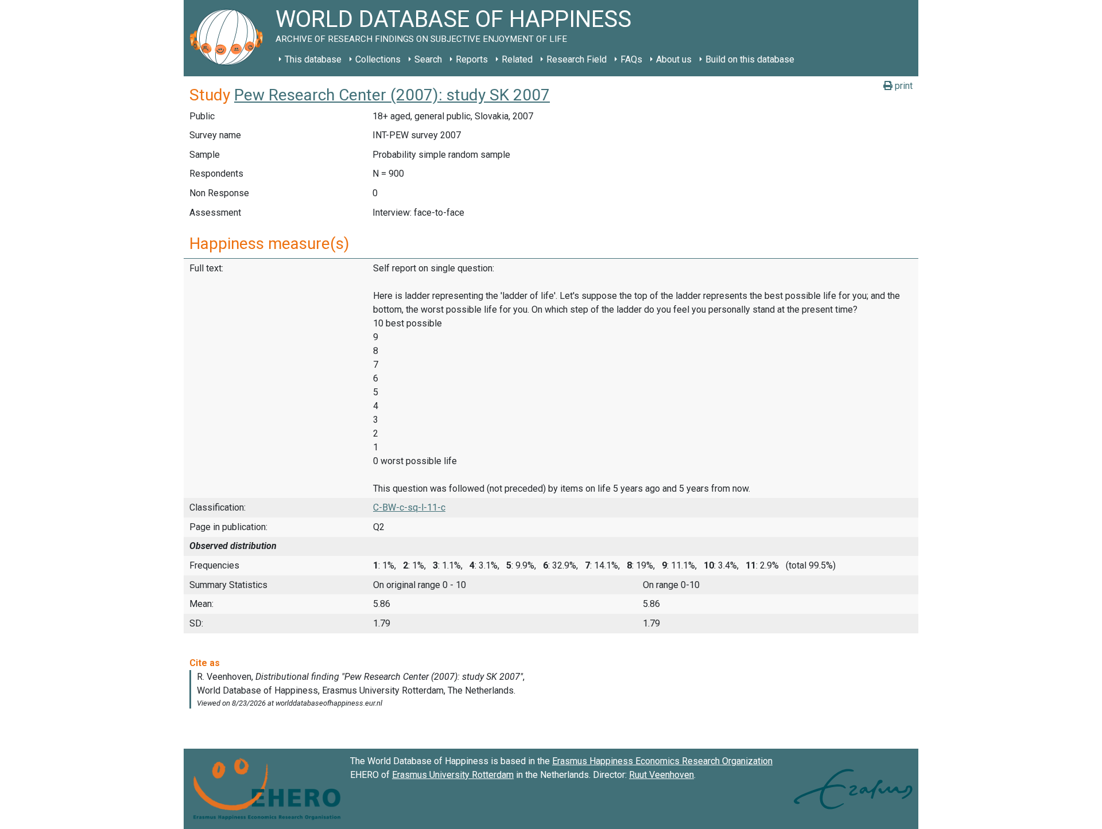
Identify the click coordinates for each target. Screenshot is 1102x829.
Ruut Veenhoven (661, 774)
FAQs (631, 59)
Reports (472, 59)
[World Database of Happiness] (230, 38)
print (903, 85)
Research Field (576, 59)
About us (674, 59)
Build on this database (749, 59)
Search (428, 59)
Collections (378, 59)
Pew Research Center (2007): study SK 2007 (392, 94)
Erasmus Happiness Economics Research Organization (662, 761)
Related (517, 59)
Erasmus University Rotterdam (453, 774)
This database (313, 59)
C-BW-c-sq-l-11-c (409, 507)
